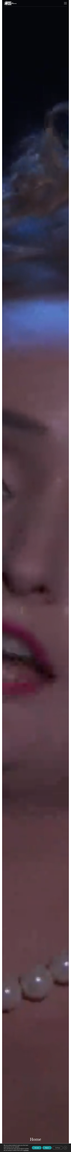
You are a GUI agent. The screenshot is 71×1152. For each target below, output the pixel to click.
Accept (37, 1147)
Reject (47, 1147)
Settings (57, 1147)
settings (26, 1150)
